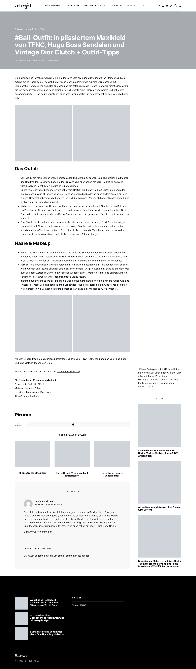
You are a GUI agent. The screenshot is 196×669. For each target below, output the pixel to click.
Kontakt (76, 598)
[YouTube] (167, 6)
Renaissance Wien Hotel (39, 392)
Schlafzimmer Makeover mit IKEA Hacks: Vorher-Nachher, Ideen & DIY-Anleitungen (158, 453)
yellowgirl (23, 6)
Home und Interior (93, 6)
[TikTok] (170, 6)
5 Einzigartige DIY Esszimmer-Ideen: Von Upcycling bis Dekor (47, 633)
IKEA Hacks (73, 6)
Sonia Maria (53, 60)
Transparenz (79, 605)
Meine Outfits (134, 6)
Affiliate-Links (171, 369)
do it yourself (53, 6)
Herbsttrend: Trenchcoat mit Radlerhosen (72, 474)
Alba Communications (27, 396)
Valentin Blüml (36, 384)
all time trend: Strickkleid (32, 472)
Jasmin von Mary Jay (68, 371)
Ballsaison (19, 29)
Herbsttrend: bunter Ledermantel (112, 474)
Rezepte (115, 6)
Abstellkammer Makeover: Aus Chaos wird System (159, 508)
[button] (180, 6)
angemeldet (41, 555)
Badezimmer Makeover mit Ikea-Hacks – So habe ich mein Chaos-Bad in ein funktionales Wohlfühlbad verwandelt (159, 564)
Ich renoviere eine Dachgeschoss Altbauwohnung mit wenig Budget (47, 618)
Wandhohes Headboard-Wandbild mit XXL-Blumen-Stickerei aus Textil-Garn (45, 602)
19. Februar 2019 (22, 60)
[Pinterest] (163, 6)
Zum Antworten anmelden (38, 531)
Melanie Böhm (33, 388)
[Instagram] (159, 6)
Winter (43, 29)
